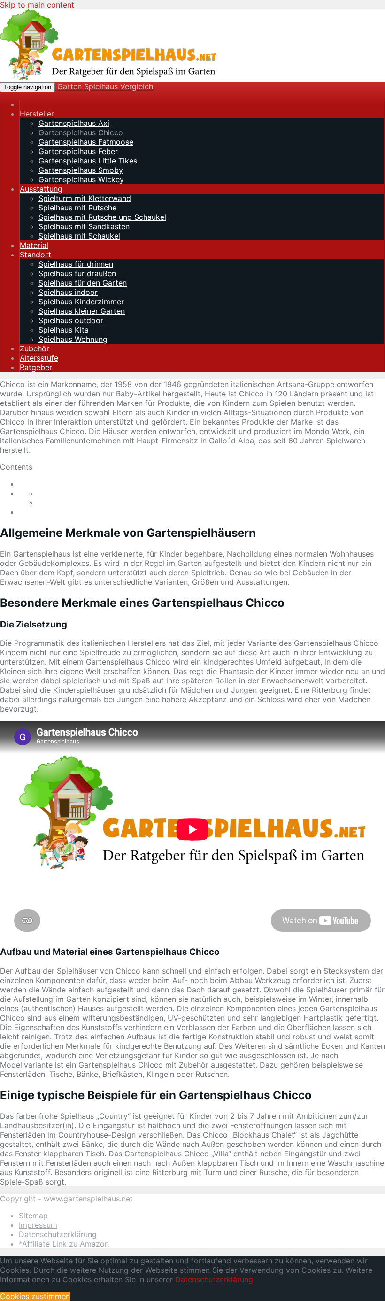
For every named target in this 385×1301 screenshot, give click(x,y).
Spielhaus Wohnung (73, 339)
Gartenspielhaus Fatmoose (85, 142)
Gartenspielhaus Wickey (81, 179)
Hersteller (37, 113)
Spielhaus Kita (63, 329)
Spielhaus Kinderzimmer (81, 301)
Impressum (38, 1225)
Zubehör (34, 348)
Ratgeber (36, 367)
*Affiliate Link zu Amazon (64, 1243)
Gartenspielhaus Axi (73, 123)
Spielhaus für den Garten (82, 282)
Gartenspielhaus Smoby (80, 170)
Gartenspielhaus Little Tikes (87, 160)
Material (34, 245)
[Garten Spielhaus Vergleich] (108, 77)
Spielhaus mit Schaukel (79, 235)
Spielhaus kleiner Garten (81, 311)
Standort (35, 254)
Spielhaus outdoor (70, 320)
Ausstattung (41, 189)
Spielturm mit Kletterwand (84, 198)
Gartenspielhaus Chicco (80, 132)
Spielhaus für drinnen (75, 264)
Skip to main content (37, 4)
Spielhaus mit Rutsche (77, 207)
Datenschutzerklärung (58, 1234)
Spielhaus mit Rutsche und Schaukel (102, 217)
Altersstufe (39, 358)
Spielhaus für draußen (77, 273)
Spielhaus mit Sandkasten (84, 226)
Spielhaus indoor (68, 292)
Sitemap (33, 1215)
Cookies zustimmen (35, 1296)
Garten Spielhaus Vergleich (105, 86)
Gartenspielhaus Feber (78, 151)
